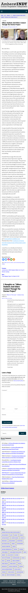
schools (21, 566)
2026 (3, 498)
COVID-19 (22, 537)
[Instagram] (8, 259)
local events (10, 554)
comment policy (18, 380)
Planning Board (16, 557)
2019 (3, 522)
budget (16, 535)
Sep (21, 501)
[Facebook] (3, 259)
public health (5, 563)
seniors (11, 262)
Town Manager (19, 572)
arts (11, 535)
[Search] (26, 11)
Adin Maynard (5, 472)
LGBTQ (25, 552)
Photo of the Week (6, 557)
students (23, 262)
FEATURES (4, 20)
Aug (19, 498)
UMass (3, 264)
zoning (18, 574)
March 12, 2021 (12, 26)
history (15, 549)
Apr (12, 498)
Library (3, 554)
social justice (17, 569)
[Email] (11, 259)
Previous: (13, 270)
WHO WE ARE (12, 581)
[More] (14, 259)
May (14, 498)
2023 (3, 508)
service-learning (17, 262)
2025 (3, 501)
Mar (10, 498)
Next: (10, 275)
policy (3, 560)
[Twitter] (6, 259)
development (12, 540)
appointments (5, 535)
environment (20, 543)
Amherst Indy (5, 26)
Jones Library (5, 552)
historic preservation (7, 549)
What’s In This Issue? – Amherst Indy (15, 294)
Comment (4, 390)
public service (7, 262)
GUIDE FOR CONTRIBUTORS (8, 582)
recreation (4, 566)
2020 (3, 519)
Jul (17, 498)
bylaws (21, 535)
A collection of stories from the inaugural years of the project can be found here (14, 242)
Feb (7, 498)
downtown (20, 540)
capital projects (5, 537)
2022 (3, 512)
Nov (3, 503)
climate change (14, 537)
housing (21, 549)
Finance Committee (6, 546)
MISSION (5, 581)
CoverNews (10, 590)
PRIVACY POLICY (21, 582)
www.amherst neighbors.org (12, 239)
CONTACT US (20, 581)
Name (3, 408)
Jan (5, 498)
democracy (4, 540)
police (23, 557)
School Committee (13, 566)
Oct (23, 501)
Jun (16, 498)
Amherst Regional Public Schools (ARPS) (11, 532)
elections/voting (6, 543)
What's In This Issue (11, 574)
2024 (3, 505)
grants (14, 546)
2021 (3, 515)
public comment (16, 560)
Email (16, 408)
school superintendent (7, 569)
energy (13, 543)
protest (8, 560)
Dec (5, 503)
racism (19, 563)
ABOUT (14, 584)
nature (16, 554)
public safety (13, 563)
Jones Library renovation (16, 552)
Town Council (11, 572)
